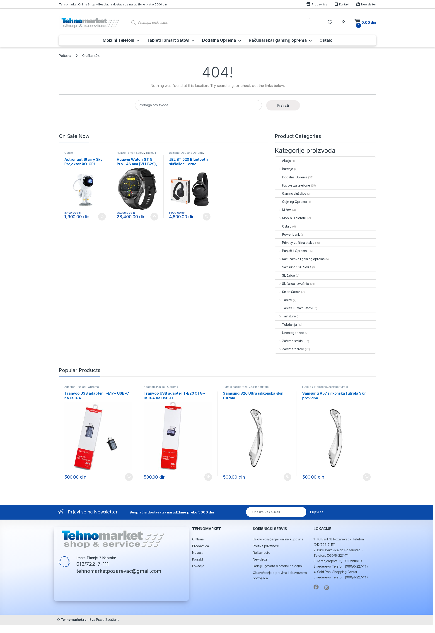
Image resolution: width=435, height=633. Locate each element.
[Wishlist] (329, 22)
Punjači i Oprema (294, 251)
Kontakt (344, 4)
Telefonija (289, 324)
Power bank (291, 234)
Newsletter (368, 4)
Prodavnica (319, 4)
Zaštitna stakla (292, 341)
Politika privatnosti (266, 546)
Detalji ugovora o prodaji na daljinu (278, 566)
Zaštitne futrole (293, 349)
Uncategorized (293, 333)
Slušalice (288, 275)
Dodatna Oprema (219, 40)
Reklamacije (261, 552)
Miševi (286, 210)
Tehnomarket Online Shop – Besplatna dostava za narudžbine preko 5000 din (113, 4)
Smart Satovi (136, 152)
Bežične (174, 152)
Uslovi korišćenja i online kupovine (278, 539)
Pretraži (283, 105)
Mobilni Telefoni (118, 40)
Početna (65, 56)
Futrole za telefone (296, 185)
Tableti (287, 300)
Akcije (286, 161)
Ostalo (325, 40)
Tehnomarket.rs (74, 619)
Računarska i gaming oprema (278, 40)
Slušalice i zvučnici (295, 283)
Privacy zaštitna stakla (298, 243)
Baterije (287, 169)
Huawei (121, 152)
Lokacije (198, 566)
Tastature (289, 316)
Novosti (197, 552)
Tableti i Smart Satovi (168, 40)
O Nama (198, 539)
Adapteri (69, 386)
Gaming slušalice (294, 193)
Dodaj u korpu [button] (101, 217)
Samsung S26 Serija (296, 267)
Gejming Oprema (294, 202)
